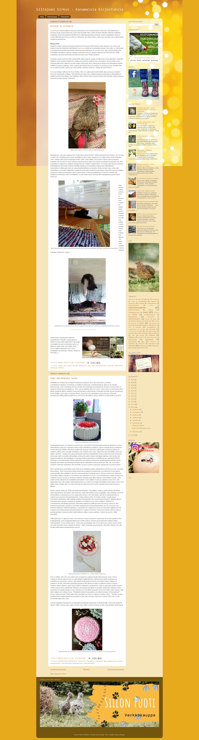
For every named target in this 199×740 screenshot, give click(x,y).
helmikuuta (136, 431)
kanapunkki (150, 317)
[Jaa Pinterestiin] (99, 363)
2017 (133, 404)
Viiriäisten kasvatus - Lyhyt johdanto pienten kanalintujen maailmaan (146, 109)
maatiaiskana (151, 327)
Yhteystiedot (65, 17)
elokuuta (135, 420)
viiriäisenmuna (144, 346)
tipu (142, 341)
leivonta (120, 661)
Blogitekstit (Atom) (60, 674)
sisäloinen (141, 337)
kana (65, 365)
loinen (130, 327)
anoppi (60, 365)
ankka (139, 299)
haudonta (132, 303)
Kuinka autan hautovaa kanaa (147, 214)
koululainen (99, 661)
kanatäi (147, 319)
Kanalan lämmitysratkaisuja (146, 226)
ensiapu (133, 301)
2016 (133, 407)
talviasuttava (119, 365)
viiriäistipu (134, 348)
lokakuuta (135, 415)
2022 (133, 391)
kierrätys (75, 365)
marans (142, 329)
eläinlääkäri (155, 299)
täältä (97, 442)
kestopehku (132, 321)
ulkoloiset (132, 343)
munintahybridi (132, 331)
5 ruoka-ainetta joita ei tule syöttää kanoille (145, 123)
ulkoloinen (153, 341)
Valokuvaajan (54, 30)
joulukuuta (136, 409)
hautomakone (151, 303)
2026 (133, 380)
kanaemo (156, 312)
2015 (133, 435)
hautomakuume (134, 305)
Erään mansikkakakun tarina (63, 378)
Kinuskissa (106, 651)
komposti (133, 323)
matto (93, 365)
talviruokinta (132, 341)
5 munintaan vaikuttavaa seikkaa (147, 178)
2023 (133, 388)
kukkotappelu (153, 323)
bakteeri (146, 299)
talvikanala (53, 368)
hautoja (141, 303)
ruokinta (152, 335)
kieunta (149, 321)
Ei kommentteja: (80, 658)
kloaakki (156, 321)
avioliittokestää (63, 661)
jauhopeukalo (73, 661)
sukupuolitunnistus (151, 337)
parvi (140, 331)
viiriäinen (132, 346)
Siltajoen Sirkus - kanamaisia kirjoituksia (79, 10)
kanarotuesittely (134, 319)
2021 (133, 393)
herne (151, 305)
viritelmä (61, 368)
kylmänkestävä (133, 325)
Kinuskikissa (91, 661)
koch (89, 365)
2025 (133, 382)
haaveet (153, 301)
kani (154, 319)
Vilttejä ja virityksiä (61, 26)
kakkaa (150, 310)
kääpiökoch (145, 325)
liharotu (154, 325)
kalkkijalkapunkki (134, 312)
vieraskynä (151, 343)
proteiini (153, 331)
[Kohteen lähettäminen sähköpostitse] (92, 363)
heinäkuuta (136, 423)
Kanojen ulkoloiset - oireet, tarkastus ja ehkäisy (145, 165)
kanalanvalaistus (149, 315)
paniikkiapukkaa (77, 663)
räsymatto (110, 365)
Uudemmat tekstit (58, 670)
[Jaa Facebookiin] (97, 363)
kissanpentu (83, 365)
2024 (133, 385)
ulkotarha (141, 343)
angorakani (132, 299)
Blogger (122, 735)
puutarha (131, 333)
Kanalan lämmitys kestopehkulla (147, 201)
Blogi (42, 17)
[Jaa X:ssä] (96, 363)
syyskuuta (135, 417)
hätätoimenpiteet (134, 310)
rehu (133, 335)
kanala (69, 365)
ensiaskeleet (143, 301)
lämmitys (138, 327)
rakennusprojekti (89, 663)
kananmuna (82, 661)
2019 (133, 399)
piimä (146, 331)
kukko (142, 323)
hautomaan (81, 48)
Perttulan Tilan (94, 475)
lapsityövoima (112, 661)
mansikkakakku (55, 663)
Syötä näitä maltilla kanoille (146, 191)
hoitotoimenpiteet (137, 307)
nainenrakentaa (101, 365)
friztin (106, 735)
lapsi (105, 661)
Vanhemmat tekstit (115, 670)
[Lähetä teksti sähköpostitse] (87, 362)
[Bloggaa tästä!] (94, 363)
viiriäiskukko (155, 346)
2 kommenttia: (80, 362)
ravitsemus (155, 333)
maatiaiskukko (133, 329)
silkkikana (132, 337)
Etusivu (86, 670)
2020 (133, 396)
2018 (133, 401)
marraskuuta (136, 412)
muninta (152, 329)
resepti (142, 335)
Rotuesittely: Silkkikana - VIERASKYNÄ (145, 151)
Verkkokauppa (52, 17)
